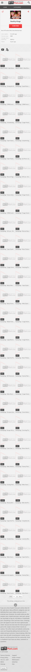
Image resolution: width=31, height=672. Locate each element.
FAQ (13, 664)
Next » (20, 596)
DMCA (2, 662)
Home (5, 7)
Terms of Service (5, 655)
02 (17, 596)
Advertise (14, 662)
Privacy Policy (4, 657)
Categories (17, 7)
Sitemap (2, 664)
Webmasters (15, 660)
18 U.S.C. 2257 (4, 660)
